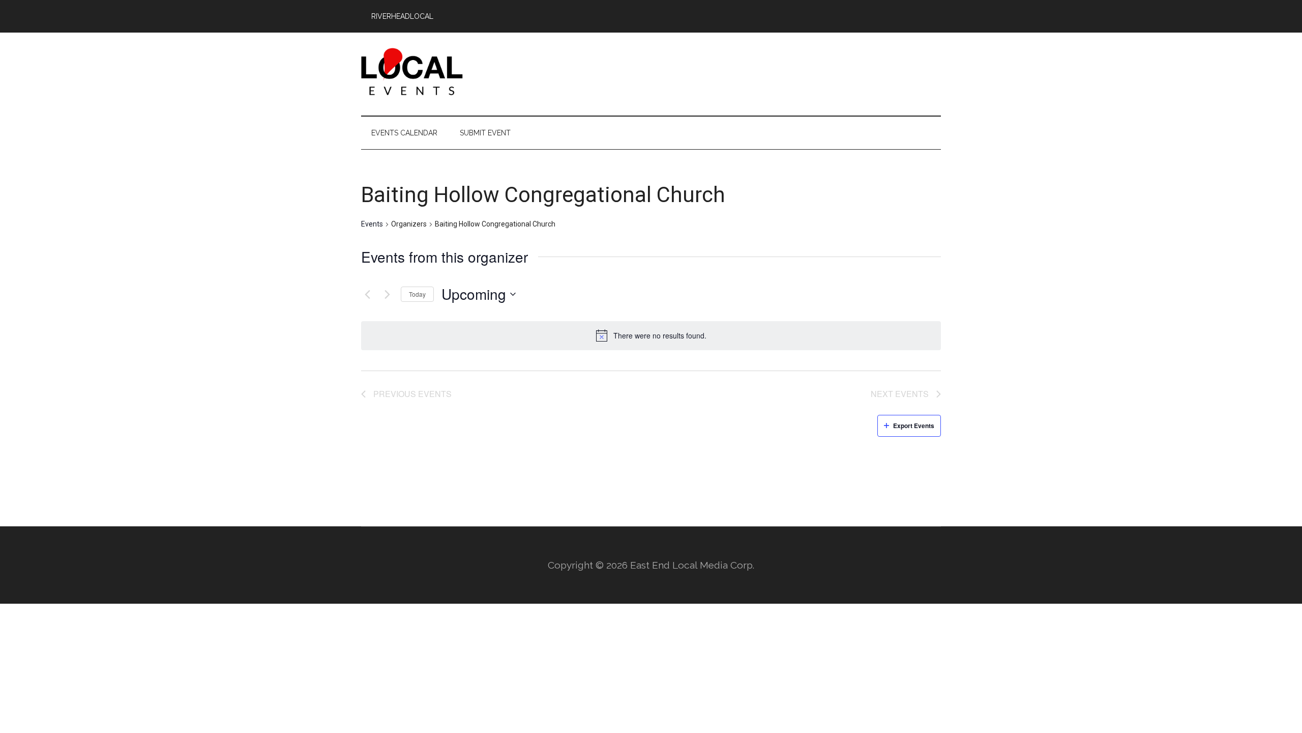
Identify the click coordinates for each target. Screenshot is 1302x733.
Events (372, 224)
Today (417, 294)
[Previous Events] (367, 294)
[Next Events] (387, 294)
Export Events (913, 425)
